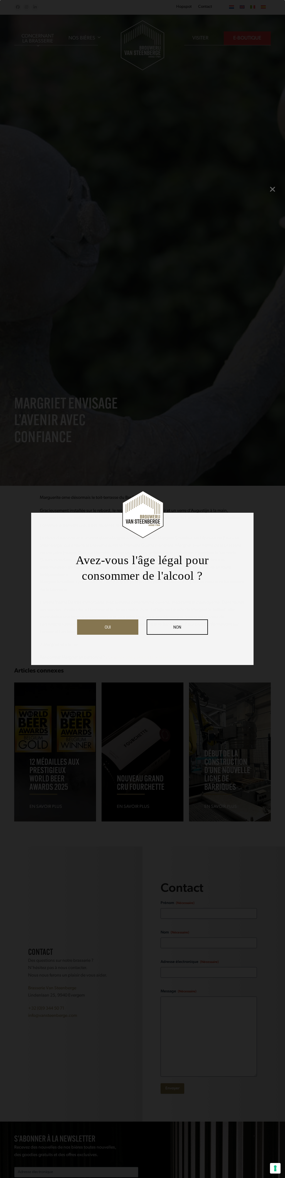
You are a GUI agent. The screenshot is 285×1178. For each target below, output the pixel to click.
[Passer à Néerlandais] (231, 7)
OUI (108, 627)
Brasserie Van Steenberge (52, 988)
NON (177, 627)
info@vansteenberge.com (52, 1015)
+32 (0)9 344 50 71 (46, 1008)
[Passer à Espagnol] (263, 7)
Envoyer (172, 1088)
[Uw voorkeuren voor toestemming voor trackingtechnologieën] (275, 1168)
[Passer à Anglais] (242, 7)
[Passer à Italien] (252, 7)
